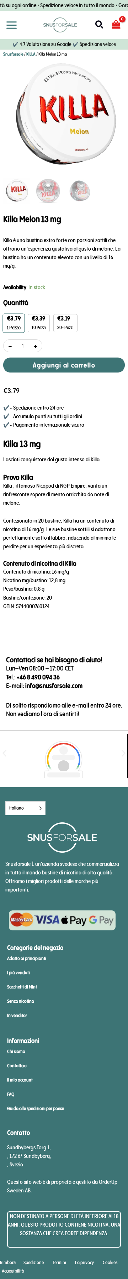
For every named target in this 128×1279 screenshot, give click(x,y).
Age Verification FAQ (64, 391)
